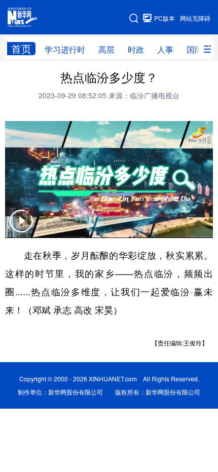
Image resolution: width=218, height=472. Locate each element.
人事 (165, 49)
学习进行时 (65, 49)
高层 (106, 49)
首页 (21, 48)
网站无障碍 (195, 18)
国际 (195, 49)
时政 (136, 49)
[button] (21, 227)
